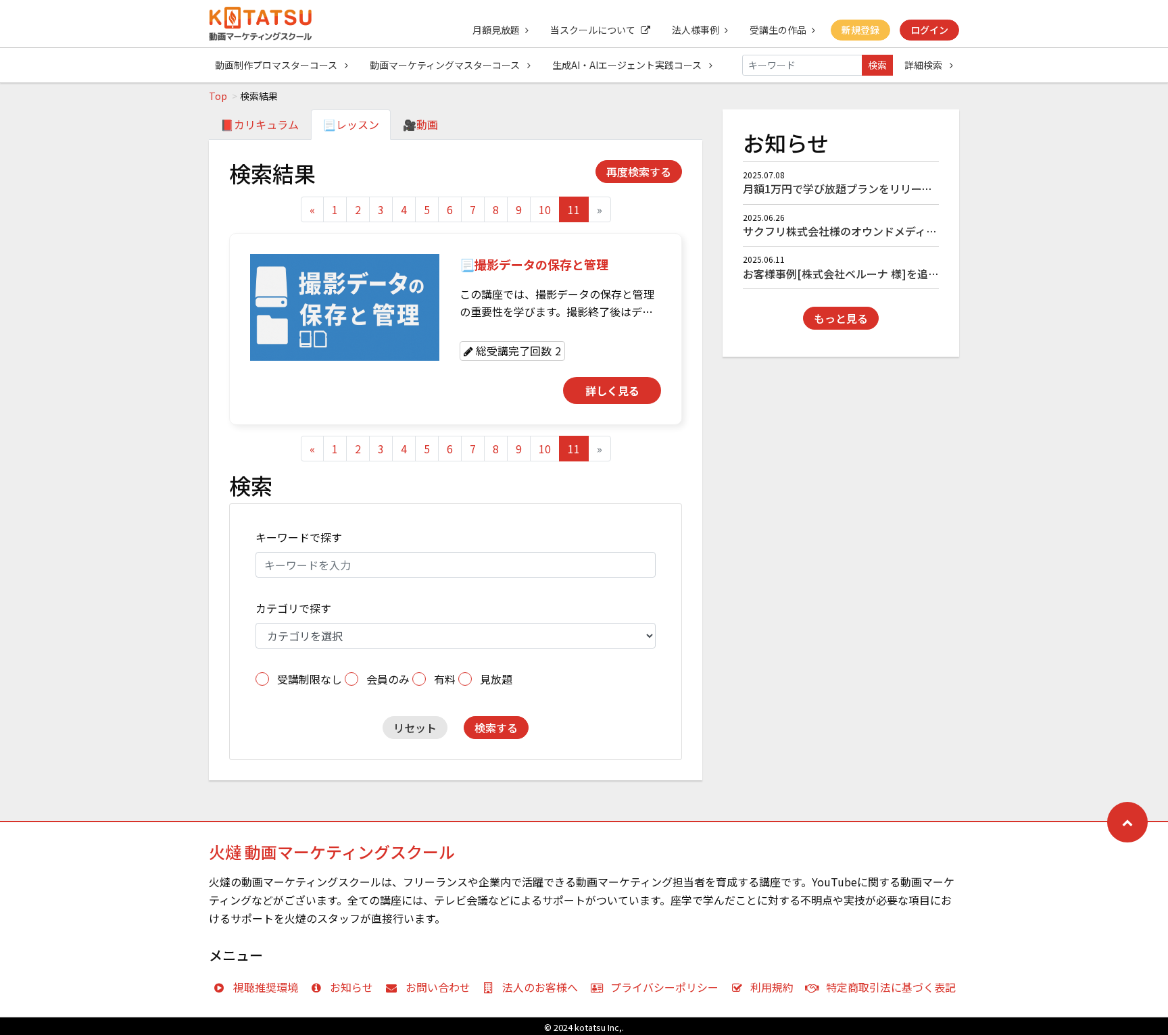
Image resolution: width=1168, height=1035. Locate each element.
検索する (496, 728)
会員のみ (388, 679)
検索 (877, 65)
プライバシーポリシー (664, 987)
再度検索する (638, 171)
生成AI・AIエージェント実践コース (628, 65)
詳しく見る (612, 390)
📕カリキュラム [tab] (259, 124)
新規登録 (860, 29)
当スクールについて (592, 29)
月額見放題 (496, 29)
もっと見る (841, 318)
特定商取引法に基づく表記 (891, 987)
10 (545, 209)
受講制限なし (309, 679)
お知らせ (351, 987)
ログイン (929, 29)
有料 (445, 679)
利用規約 (772, 987)
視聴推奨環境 (265, 987)
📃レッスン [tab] (350, 124)
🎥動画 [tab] (420, 124)
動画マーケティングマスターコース (446, 65)
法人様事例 (695, 29)
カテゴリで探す (293, 608)
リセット (415, 728)
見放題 (496, 679)
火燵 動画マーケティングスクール (332, 851)
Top (218, 96)
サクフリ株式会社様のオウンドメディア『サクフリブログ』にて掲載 (910, 231)
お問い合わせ (438, 987)
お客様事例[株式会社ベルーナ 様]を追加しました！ (868, 274)
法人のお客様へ (540, 987)
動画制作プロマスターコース (277, 65)
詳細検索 (924, 65)
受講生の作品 (778, 29)
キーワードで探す (299, 537)
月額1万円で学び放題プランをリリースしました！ (864, 188)
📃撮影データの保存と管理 (534, 264)
